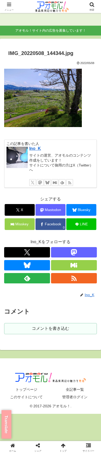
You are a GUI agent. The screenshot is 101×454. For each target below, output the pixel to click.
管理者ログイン (75, 397)
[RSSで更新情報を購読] (69, 182)
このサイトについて (26, 397)
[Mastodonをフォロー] (40, 182)
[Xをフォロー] (32, 182)
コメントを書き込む (50, 328)
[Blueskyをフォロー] (47, 182)
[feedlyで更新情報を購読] (62, 182)
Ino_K (35, 148)
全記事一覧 (75, 389)
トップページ (26, 389)
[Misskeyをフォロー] (55, 182)
